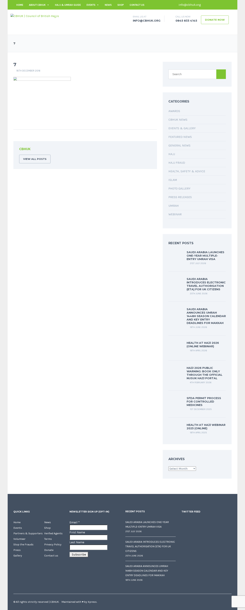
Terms (48, 539)
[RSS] (148, 150)
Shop (120, 4)
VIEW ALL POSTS (35, 158)
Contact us (137, 4)
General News (179, 145)
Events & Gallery (182, 128)
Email (74, 522)
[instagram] (229, 5)
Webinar (175, 214)
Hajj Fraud (176, 162)
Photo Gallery (179, 188)
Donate (48, 550)
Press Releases (180, 197)
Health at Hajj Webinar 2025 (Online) (206, 426)
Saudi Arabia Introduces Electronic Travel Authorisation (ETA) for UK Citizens (206, 284)
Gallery (17, 555)
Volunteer (19, 539)
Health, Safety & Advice (186, 171)
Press (17, 550)
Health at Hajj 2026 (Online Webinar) (203, 344)
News (108, 4)
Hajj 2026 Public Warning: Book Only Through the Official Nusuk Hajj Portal (204, 373)
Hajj (171, 154)
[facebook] (206, 5)
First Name (77, 532)
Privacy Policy (52, 544)
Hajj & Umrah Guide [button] (68, 4)
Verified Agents (53, 533)
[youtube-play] (223, 5)
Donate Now (215, 19)
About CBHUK (37, 4)
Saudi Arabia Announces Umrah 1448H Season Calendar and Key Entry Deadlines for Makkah (206, 316)
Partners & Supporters (28, 533)
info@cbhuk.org (189, 5)
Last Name (76, 542)
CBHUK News (177, 119)
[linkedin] (217, 5)
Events (91, 4)
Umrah (173, 205)
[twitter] (211, 5)
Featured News (180, 137)
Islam (172, 180)
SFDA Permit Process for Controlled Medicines (204, 401)
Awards (174, 111)
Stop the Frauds (23, 544)
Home (19, 4)
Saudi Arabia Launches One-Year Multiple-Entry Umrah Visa (205, 256)
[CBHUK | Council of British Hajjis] (35, 16)
